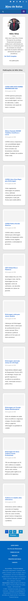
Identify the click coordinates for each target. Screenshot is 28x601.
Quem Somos (15, 545)
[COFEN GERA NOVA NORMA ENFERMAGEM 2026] (14, 79)
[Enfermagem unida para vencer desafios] (14, 307)
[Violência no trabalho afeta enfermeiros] (14, 490)
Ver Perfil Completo (10, 56)
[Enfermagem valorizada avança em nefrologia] (14, 353)
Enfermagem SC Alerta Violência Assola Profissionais (12, 453)
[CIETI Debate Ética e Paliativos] (14, 260)
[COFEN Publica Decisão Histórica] (14, 216)
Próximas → (14, 535)
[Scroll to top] (25, 598)
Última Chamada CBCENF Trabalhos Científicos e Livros (13, 132)
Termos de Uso (14, 552)
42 (20, 531)
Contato (14, 562)
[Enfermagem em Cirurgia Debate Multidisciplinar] (14, 400)
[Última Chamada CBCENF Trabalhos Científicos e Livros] (14, 123)
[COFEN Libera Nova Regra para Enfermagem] (14, 171)
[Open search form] (3, 12)
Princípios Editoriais (14, 559)
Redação (14, 555)
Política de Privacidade (14, 548)
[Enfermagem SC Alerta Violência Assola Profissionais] (14, 444)
